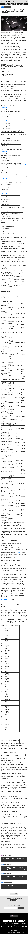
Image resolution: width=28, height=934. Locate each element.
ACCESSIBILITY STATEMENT (14, 928)
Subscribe (21, 908)
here (18, 552)
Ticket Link (4, 107)
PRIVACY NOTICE (17, 923)
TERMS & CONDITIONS (7, 923)
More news (14, 893)
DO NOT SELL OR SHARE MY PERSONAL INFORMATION (13, 926)
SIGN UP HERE (4, 600)
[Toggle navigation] (1, 4)
